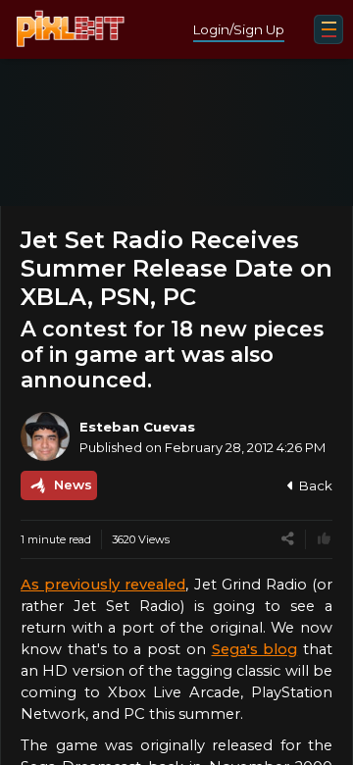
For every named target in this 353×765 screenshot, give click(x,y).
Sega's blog (255, 649)
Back (315, 485)
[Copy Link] (287, 539)
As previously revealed (103, 584)
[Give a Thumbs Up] (324, 539)
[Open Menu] (328, 29)
